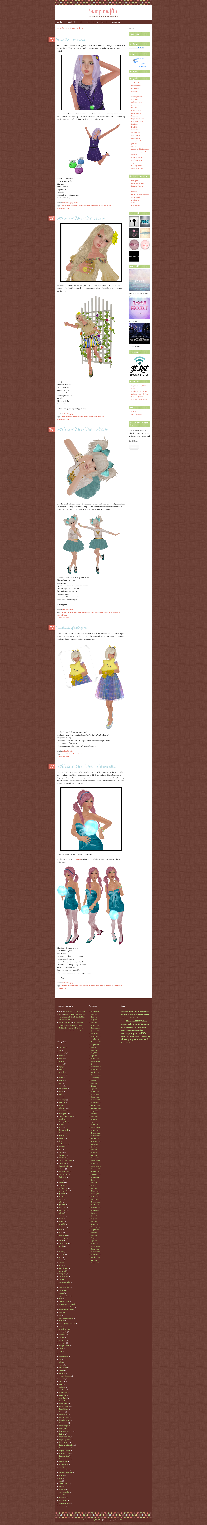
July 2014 (94, 1180)
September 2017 (96, 1075)
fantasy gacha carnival (66, 1161)
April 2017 (94, 1089)
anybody (61, 1064)
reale (98, 206)
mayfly (123, 1027)
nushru (93, 206)
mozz (92, 612)
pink (141, 1030)
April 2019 (94, 1022)
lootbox (61, 1265)
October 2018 (95, 1039)
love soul (86, 986)
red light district (64, 1346)
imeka (130, 1024)
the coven (62, 1412)
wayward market (64, 1492)
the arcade (62, 1401)
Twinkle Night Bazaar (72, 627)
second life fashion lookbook (140, 195)
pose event (62, 1335)
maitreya (92, 986)
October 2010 (95, 1257)
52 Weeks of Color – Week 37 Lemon (81, 218)
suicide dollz (63, 1390)
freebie (133, 1021)
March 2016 (95, 1125)
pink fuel (80, 754)
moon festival (63, 1290)
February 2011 (95, 1246)
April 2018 (94, 1056)
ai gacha (61, 1058)
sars (101, 206)
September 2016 (96, 1108)
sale (60, 1359)
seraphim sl (134, 155)
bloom (61, 1091)
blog (60, 1083)
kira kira (61, 1246)
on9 (60, 1315)
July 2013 (94, 1213)
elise (128, 1018)
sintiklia (123, 1036)
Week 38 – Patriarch (71, 39)
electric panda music (137, 97)
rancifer (133, 146)
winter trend (63, 1500)
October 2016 (95, 1105)
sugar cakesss (135, 163)
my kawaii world (136, 133)
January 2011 (95, 1249)
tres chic (61, 1467)
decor (61, 1127)
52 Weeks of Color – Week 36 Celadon (83, 429)
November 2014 (96, 1169)
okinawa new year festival (67, 1304)
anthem (61, 1061)
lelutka (86, 417)
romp (60, 1351)
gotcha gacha (63, 1210)
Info (88, 22)
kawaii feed (134, 192)
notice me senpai (64, 1301)
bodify (61, 1097)
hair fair (64, 612)
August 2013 (95, 1210)
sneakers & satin (136, 160)
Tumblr (104, 22)
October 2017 (95, 1072)
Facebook (71, 22)
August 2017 (95, 1078)
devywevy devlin (136, 94)
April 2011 (94, 1241)
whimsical (62, 1498)
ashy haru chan (136, 83)
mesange (129, 1027)
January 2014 (95, 1196)
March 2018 (95, 1058)
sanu (93, 754)
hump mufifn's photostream (142, 65)
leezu (75, 754)
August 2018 (95, 1045)
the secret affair (64, 1456)
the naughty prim (136, 166)
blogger (61, 1086)
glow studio (79, 417)
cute (131, 1014)
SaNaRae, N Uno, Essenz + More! (74, 1014)
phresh (97, 612)
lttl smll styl (62, 1271)
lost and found (63, 1268)
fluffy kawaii (62, 1177)
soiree (61, 1384)
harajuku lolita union (137, 186)
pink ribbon (103, 612)
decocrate (62, 1125)
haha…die (134, 108)
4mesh (61, 1056)
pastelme (134, 144)
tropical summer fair (65, 1473)
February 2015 (95, 1161)
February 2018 (95, 1061)
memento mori (63, 1277)
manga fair (62, 1274)
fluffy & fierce (63, 1174)
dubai (60, 1141)
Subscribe (134, 447)
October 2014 (95, 1172)
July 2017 (94, 1080)
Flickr (80, 22)
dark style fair (63, 1122)
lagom (147, 1024)
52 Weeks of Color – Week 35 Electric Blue (86, 766)
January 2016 (95, 1130)
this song (77, 859)
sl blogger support (137, 157)
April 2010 (94, 1260)
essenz (124, 1020)
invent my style (136, 110)
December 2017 (96, 1067)
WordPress (115, 22)
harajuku (61, 1221)
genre (61, 1199)
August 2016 (95, 1111)
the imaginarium (64, 1442)
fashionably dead (76, 206)
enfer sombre (140, 1018)
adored (123, 1011)
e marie (132, 1018)
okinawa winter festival (66, 1310)
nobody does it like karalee (139, 141)
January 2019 (95, 1031)
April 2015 (94, 1155)
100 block (62, 1047)
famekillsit (134, 99)
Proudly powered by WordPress (92, 1520)
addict (64, 206)
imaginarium (63, 1235)
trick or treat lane (64, 1470)
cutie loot (62, 1119)
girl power (62, 1205)
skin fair (61, 1381)
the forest (62, 1434)
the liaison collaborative (66, 1445)
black (148, 1011)
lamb (71, 754)
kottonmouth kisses (137, 121)
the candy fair (63, 1404)
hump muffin (103, 10)
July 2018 (94, 1047)
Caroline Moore (119, 1520)
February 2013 (95, 1227)
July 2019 (94, 1014)
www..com (140, 58)
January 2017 (95, 1097)
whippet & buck (62, 615)
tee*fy (110, 612)
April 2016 (94, 1122)
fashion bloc (62, 1163)
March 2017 (95, 1092)
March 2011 (94, 1243)
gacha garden (63, 1188)
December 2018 (96, 1033)
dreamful (62, 1138)
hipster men (63, 1227)
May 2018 (94, 1053)
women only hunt (64, 1503)
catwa (125, 1014)
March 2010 (95, 1263)
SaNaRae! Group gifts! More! (140, 394)
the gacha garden (64, 1437)
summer (137, 1036)
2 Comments (61, 988)
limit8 (60, 1257)
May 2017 (94, 1086)
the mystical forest (64, 1448)
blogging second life (137, 183)
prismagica (62, 1343)
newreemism (135, 138)
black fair (62, 1080)
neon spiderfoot (136, 135)
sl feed (133, 203)
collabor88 (62, 1108)
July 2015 (94, 1147)
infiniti (135, 1024)
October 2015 (95, 1139)
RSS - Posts (134, 412)
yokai (128, 1042)
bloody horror (63, 1089)
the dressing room (65, 1426)
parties (61, 1326)
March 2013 (95, 1224)
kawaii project (63, 1243)
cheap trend (135, 88)
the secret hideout (64, 1459)
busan (61, 1105)
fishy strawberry (73, 986)
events (61, 1152)
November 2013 (96, 1202)
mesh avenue (63, 1285)
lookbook (61, 1263)
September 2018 (96, 1042)
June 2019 (94, 1017)
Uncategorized (63, 1484)
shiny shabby (63, 1368)
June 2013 (94, 1216)
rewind (61, 1348)
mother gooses (85, 612)
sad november (63, 1357)
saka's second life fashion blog (140, 149)
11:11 (60, 1050)
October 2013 (95, 1205)
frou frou (62, 1185)
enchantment (63, 1144)
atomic (138, 1011)
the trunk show (63, 1464)
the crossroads (63, 1415)
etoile (60, 1150)
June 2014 (94, 1183)
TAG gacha (62, 1395)
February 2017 (95, 1094)
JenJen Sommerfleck (65, 1017)
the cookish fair (63, 1409)
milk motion (76, 612)
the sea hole (101, 417)
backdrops (62, 1075)
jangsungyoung (136, 113)
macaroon (134, 130)
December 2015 (96, 1133)
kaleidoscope (135, 116)
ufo (105, 206)
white (123, 1042)
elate (73, 417)
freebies (61, 1183)
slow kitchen (93, 417)
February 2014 (95, 1194)
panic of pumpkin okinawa (67, 1324)
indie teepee (63, 1238)
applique (61, 1067)
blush (60, 1094)
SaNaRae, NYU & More (138, 397)
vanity (61, 1486)
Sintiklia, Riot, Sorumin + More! (73, 1031)
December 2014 (96, 1166)
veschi (109, 206)
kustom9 (61, 1254)
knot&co (61, 1249)
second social (135, 197)
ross (60, 1354)
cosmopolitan (63, 1114)
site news (62, 1379)
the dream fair (63, 1423)
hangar (61, 1218)
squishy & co (118, 986)
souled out (62, 1387)
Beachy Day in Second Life (139, 391)
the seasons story (64, 1453)
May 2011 (94, 1238)
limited (61, 1260)
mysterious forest (64, 1296)
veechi (145, 1039)
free (60, 1180)
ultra (60, 1481)
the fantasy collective (65, 1431)
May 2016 (94, 1119)
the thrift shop (63, 1462)
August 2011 (95, 1230)
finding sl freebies (137, 102)
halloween (124, 1024)
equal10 (61, 1147)
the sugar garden (130, 1039)
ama (127, 1011)
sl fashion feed (135, 200)
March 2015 (95, 1158)
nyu (134, 1030)
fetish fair (62, 1169)
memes (61, 1279)
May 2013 (94, 1219)
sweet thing (145, 1036)
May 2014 (94, 1185)
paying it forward (64, 1329)
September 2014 (96, 1174)
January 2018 (95, 1064)
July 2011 (94, 1232)
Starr (60, 1014)
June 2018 (94, 1050)
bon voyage (62, 1100)
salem (61, 1362)
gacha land (62, 1194)
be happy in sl (135, 181)
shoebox (61, 1370)
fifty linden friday (64, 1172)
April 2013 (94, 1221)
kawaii (141, 1024)
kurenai (61, 1252)
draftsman (62, 1136)
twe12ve (61, 1475)
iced (80, 986)
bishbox (61, 1078)
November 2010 (96, 1255)
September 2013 (96, 1208)
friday (138, 1020)
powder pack (63, 1340)
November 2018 (96, 1036)
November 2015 (96, 1136)
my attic (61, 1293)
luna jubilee (134, 127)
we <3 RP (61, 1495)
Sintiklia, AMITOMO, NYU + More (74, 1011)
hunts (76, 203)
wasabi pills (116, 612)
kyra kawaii (134, 124)
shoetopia (62, 1373)
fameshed (62, 1155)
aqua (60, 1069)
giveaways (62, 1207)
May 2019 (94, 1020)
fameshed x (62, 1158)
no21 (60, 1299)
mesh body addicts (64, 1288)
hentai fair (62, 1224)
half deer (144, 1021)
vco (141, 1040)
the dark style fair (64, 1420)
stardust (131, 1036)
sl (127, 1036)
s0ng (131, 1033)
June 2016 (94, 1116)
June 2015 (94, 1150)
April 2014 (94, 1188)
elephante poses (141, 1014)
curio (68, 206)
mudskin (129, 1030)
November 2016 (96, 1103)
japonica (61, 1241)
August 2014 (95, 1177)
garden (61, 1196)
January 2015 (95, 1163)
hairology (62, 1216)
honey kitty (65, 754)
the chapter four (64, 1406)
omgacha (62, 1313)
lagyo (69, 612)
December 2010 (96, 1252)
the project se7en (64, 1451)
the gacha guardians (65, 1440)
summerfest (63, 1393)
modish (123, 1030)
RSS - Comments (136, 415)
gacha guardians (64, 1191)
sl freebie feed (135, 206)
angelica (132, 1011)
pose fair (61, 1337)
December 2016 (96, 1100)
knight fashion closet (137, 119)
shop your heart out (65, 1376)
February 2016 (95, 1127)
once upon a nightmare (66, 1318)
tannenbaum (63, 1398)
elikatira (64, 986)
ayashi (143, 1011)
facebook (135, 34)
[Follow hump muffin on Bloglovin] (136, 48)
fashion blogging (67, 203)
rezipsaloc (109, 986)
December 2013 (96, 1199)
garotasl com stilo (136, 105)
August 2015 (95, 1144)
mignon (144, 1027)
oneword (62, 1321)
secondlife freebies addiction (140, 152)
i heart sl (133, 189)
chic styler (134, 91)
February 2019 (95, 1028)
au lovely (61, 1072)
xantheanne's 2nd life (137, 169)
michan (138, 1027)
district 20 (62, 1133)
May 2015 (94, 1152)
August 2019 (95, 1011)
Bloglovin (60, 22)
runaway (125, 1033)
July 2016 (94, 1114)
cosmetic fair (63, 1111)
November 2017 (96, 1069)
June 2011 (94, 1235)
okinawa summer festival (66, 1307)
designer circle (63, 1130)
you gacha (62, 1506)
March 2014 (95, 1191)
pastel (137, 1030)
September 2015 (96, 1141)
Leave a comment (63, 208)
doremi (68, 417)
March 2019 (95, 1025)
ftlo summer (86, 206)
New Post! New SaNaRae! (139, 400)
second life (140, 1033)
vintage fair (62, 1489)
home (61, 1230)
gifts (60, 1202)
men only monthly (64, 1282)
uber (60, 1478)
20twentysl (62, 1053)
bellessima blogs (136, 86)
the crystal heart (64, 1417)
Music (95, 22)
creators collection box (66, 1116)
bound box (62, 1102)
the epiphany (63, 1429)
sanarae (61, 1365)
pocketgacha (63, 1332)
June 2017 (94, 1083)
